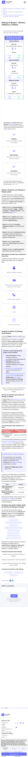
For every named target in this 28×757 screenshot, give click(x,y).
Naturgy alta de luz (13, 525)
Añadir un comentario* (8, 586)
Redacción (3, 724)
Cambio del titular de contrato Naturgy (13, 522)
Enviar (14, 595)
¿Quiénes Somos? (5, 722)
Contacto (3, 725)
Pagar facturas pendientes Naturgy (13, 538)
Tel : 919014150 (4, 735)
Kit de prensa (4, 727)
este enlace (15, 184)
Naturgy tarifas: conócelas (13, 532)
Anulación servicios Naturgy (13, 530)
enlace (14, 212)
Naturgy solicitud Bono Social (14, 535)
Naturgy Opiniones (13, 574)
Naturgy (11, 124)
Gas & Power (17, 377)
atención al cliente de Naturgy (15, 338)
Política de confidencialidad (6, 732)
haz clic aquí (16, 601)
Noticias (3, 730)
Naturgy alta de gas (14, 519)
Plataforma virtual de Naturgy (14, 368)
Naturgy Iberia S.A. (19, 572)
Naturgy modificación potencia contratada (13, 527)
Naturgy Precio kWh (8, 572)
